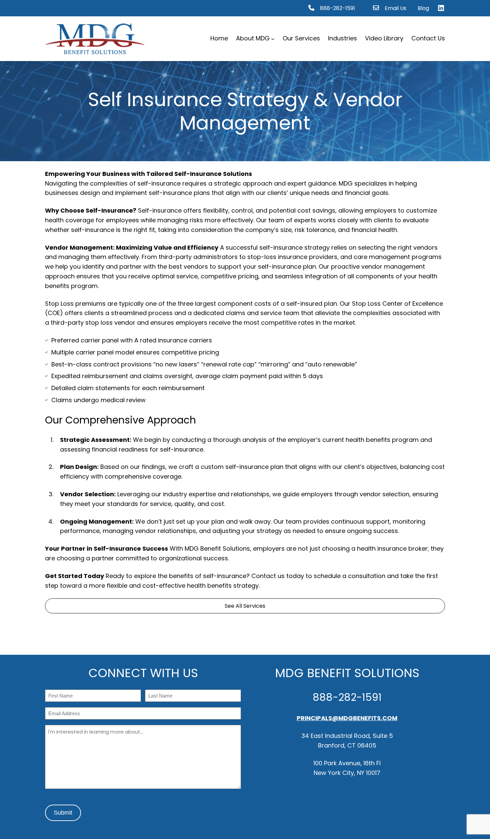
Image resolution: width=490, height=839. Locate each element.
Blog (423, 8)
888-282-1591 (337, 8)
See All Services (245, 606)
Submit (63, 812)
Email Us (395, 8)
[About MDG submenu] (273, 38)
